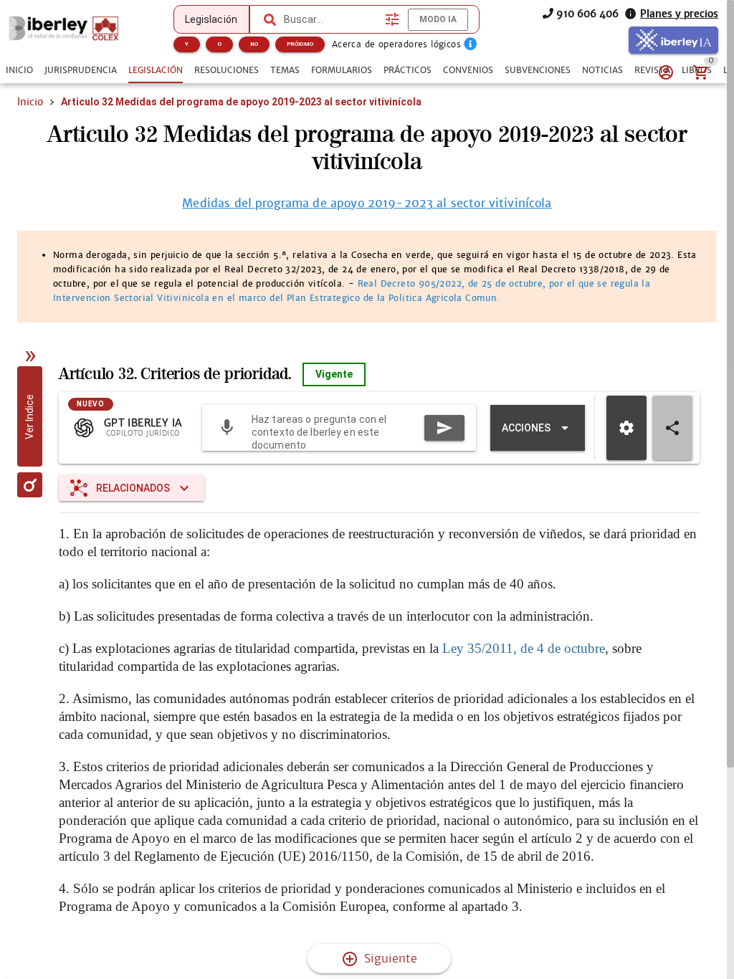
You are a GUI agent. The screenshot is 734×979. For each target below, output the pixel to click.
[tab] (19, 70)
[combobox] (331, 19)
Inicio (30, 101)
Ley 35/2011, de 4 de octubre (523, 648)
